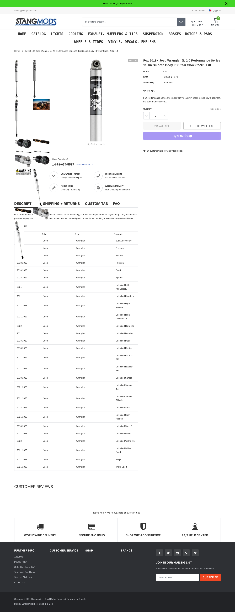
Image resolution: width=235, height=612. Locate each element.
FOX (165, 71)
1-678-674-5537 (63, 164)
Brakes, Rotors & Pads (190, 34)
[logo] (35, 22)
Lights (57, 34)
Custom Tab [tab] (96, 204)
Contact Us (19, 582)
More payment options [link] (182, 144)
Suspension (153, 34)
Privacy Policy (20, 562)
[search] (181, 22)
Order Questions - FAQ (24, 567)
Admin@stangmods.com (25, 11)
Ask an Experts (83, 164)
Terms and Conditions (24, 572)
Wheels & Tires (88, 42)
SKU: (145, 77)
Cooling (75, 34)
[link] (23, 79)
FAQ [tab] (116, 204)
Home (22, 34)
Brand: (146, 71)
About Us (18, 556)
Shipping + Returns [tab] (61, 204)
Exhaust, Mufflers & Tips (113, 34)
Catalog (38, 34)
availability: (149, 82)
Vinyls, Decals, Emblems (132, 42)
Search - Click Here (23, 577)
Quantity (147, 109)
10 (148, 151)
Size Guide (215, 109)
